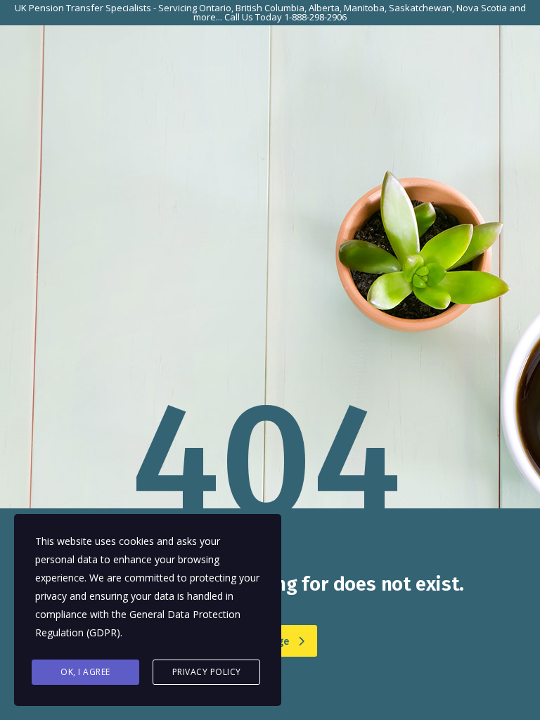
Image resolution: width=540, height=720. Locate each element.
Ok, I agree (85, 672)
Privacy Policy (206, 672)
